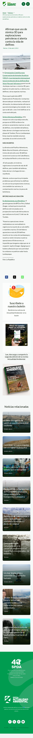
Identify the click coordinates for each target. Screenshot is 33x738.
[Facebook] (6, 277)
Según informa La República (12, 117)
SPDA (14, 727)
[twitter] (14, 722)
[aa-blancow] (16, 697)
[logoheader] (9, 3)
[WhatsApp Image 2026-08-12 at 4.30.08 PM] (16, 365)
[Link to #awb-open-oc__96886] (23, 4)
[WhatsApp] (22, 277)
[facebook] (10, 722)
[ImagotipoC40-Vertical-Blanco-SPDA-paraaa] (16, 660)
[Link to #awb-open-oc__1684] (28, 4)
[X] (14, 277)
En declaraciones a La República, (14, 201)
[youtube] (23, 722)
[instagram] (19, 722)
